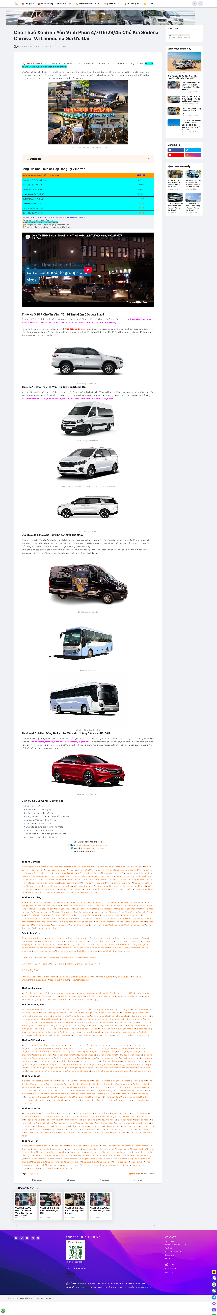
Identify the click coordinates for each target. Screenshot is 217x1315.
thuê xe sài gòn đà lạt (84, 908)
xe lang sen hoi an (104, 1129)
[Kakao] (214, 1272)
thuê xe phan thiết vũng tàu (61, 915)
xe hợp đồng (27, 26)
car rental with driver (108, 951)
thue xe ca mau (44, 1152)
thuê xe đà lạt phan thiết (49, 918)
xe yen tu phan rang (36, 1071)
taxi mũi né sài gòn (41, 925)
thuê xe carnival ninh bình (121, 889)
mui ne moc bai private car (101, 941)
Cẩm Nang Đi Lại (172, 1269)
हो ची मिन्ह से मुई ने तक (30, 970)
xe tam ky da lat (110, 1093)
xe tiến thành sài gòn (79, 925)
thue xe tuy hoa (123, 1165)
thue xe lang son (65, 1158)
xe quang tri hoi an (37, 1129)
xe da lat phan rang (87, 1058)
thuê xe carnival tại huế (61, 886)
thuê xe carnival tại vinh (47, 889)
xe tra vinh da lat (124, 1084)
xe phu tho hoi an (119, 1132)
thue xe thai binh (53, 1165)
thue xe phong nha (41, 1149)
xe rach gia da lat (138, 1080)
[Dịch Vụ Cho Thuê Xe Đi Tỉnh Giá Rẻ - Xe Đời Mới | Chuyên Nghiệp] (174, 99)
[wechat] (214, 1291)
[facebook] (176, 150)
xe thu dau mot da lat (42, 1090)
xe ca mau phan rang (55, 1045)
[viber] (214, 1309)
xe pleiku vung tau (98, 1025)
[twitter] (193, 150)
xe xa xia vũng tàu (129, 1012)
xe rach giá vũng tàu (91, 1012)
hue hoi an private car (98, 947)
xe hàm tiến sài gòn (99, 925)
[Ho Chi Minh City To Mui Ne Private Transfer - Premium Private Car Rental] (193, 174)
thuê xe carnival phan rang (52, 879)
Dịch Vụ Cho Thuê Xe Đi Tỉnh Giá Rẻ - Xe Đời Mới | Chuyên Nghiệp (191, 99)
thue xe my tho (100, 1158)
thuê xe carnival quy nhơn (93, 883)
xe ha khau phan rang (141, 1071)
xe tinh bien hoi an (59, 1116)
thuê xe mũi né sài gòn (32, 902)
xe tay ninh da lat (100, 1087)
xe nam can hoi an (48, 1113)
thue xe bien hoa (138, 1149)
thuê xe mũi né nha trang (126, 902)
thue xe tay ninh (37, 1165)
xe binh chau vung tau (45, 1022)
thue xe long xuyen (83, 1158)
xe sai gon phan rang (63, 1055)
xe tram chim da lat (65, 1087)
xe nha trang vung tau (126, 1022)
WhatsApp (169, 1241)
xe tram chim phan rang (83, 1051)
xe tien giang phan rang (128, 1051)
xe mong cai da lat (106, 1100)
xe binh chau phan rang (65, 1058)
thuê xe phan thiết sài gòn (55, 902)
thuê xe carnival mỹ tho (78, 870)
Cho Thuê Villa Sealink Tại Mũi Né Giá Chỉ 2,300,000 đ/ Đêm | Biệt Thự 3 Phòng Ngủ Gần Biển (191, 125)
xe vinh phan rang (35, 1067)
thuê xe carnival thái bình (62, 892)
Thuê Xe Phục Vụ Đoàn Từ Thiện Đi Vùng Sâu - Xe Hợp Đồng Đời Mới (23, 1212)
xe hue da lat (31, 1097)
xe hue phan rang (85, 1064)
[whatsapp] (214, 1284)
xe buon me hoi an (79, 1126)
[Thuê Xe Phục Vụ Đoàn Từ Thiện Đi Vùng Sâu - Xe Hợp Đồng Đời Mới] (25, 1199)
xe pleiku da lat (39, 1093)
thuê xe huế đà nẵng (64, 921)
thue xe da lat (126, 1152)
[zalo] (214, 1278)
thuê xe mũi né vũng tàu (127, 912)
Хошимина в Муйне (48, 976)
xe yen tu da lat (73, 1100)
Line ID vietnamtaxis (173, 1251)
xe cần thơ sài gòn (83, 912)
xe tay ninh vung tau (90, 1019)
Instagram (169, 1255)
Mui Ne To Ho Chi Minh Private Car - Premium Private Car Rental (174, 183)
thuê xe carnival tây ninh (126, 870)
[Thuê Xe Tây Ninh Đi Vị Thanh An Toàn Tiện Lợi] (174, 110)
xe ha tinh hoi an (72, 1129)
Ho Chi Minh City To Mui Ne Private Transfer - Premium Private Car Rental (193, 183)
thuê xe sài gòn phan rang (128, 908)
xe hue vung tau (106, 1028)
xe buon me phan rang (46, 1061)
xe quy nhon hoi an (130, 1126)
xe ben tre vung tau (119, 1016)
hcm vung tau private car (76, 941)
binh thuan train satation (53, 944)
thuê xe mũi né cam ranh (73, 918)
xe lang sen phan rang (55, 1067)
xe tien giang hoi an (34, 1119)
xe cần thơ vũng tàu (49, 1012)
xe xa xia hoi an (42, 1116)
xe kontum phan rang (111, 1061)
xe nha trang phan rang (108, 1058)
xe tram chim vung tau (50, 1019)
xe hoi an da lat (126, 1093)
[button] (194, 3)
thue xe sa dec (104, 1162)
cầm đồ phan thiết (136, 921)
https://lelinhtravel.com (94, 848)
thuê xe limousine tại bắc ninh (55, 999)
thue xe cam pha (93, 1152)
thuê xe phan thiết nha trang (48, 905)
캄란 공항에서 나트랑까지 (47, 957)
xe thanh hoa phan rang (102, 1067)
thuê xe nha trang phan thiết (75, 905)
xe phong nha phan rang (78, 1067)
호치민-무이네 (28, 957)
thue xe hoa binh (104, 1155)
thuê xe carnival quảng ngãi (119, 883)
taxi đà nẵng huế (119, 921)
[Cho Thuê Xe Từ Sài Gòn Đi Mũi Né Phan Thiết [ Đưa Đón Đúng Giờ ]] (184, 61)
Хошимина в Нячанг (86, 976)
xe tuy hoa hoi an (61, 1126)
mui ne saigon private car (103, 938)
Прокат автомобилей (80, 980)
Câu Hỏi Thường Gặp (173, 1272)
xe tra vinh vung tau (100, 1016)
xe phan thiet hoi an (86, 1123)
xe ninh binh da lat (41, 1100)
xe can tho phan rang (120, 1045)
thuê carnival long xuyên (113, 873)
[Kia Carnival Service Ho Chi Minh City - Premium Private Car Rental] (175, 197)
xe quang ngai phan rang (133, 1061)
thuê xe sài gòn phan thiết (102, 902)
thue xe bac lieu (58, 1149)
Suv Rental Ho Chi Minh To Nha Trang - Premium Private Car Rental (192, 207)
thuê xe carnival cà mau (80, 866)
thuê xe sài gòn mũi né (78, 902)
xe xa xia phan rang (78, 1048)
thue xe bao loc (73, 1149)
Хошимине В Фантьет (59, 980)
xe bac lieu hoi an (66, 1113)
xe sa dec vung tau (60, 1016)
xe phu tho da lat (124, 1100)
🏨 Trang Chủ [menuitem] (28, 3)
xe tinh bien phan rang (60, 1051)
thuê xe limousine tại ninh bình (92, 993)
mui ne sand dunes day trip (128, 944)
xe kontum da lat (55, 1093)
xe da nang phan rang (65, 1064)
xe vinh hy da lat (99, 1090)
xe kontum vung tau (117, 1025)
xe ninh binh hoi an (33, 1132)
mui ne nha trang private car (129, 938)
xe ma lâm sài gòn (60, 925)
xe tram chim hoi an (72, 1119)
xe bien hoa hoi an (45, 1123)
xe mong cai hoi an (101, 1132)
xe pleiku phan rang (67, 1061)
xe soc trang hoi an (84, 1113)
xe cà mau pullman (51, 1009)
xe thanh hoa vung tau (62, 1035)
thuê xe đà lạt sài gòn (105, 908)
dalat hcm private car (88, 951)
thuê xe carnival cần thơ (64, 873)
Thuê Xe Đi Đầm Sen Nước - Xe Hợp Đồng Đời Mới (74, 1210)
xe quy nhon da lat (72, 1093)
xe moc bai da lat (83, 1087)
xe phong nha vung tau (91, 1032)
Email (167, 1258)
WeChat (168, 1248)
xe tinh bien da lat (55, 1084)
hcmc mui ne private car (44, 951)
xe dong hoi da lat (65, 1097)
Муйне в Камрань (122, 976)
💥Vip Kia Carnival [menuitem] (111, 3)
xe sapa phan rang (121, 1071)
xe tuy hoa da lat (137, 1090)
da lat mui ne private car (120, 947)
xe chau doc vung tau (41, 1016)
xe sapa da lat (140, 1100)
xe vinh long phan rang (120, 1048)
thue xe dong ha (140, 1152)
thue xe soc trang (121, 1162)
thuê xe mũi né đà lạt (111, 915)
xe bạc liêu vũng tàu (141, 1009)
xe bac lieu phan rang (76, 1045)
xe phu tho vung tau (104, 1035)
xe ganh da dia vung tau (37, 1025)
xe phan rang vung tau (86, 1022)
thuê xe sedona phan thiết (56, 866)
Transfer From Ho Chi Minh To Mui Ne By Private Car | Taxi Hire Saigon (191, 86)
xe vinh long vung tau (80, 1016)
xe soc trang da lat (83, 1080)
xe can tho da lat (101, 1080)
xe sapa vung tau (122, 1035)
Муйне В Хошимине (38, 980)
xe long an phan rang (42, 1055)
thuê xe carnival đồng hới (134, 886)
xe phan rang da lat (81, 1090)
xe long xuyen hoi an (120, 1113)
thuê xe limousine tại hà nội (46, 996)
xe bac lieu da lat (65, 1080)
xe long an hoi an (142, 1119)
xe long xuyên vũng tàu (70, 1012)
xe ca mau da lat (49, 1080)
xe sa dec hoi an (94, 1116)
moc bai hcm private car (103, 944)
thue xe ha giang (59, 1155)
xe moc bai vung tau (110, 1019)
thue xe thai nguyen (71, 1165)
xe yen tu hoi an (66, 1132)
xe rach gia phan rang (37, 1048)
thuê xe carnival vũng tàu (102, 876)
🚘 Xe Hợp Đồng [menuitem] (45, 3)
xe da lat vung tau (107, 1022)
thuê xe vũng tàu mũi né (37, 915)
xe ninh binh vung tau (40, 1035)
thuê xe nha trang (30, 1145)
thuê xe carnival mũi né (32, 866)
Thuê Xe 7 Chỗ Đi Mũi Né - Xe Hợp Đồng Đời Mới (50, 1210)
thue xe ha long (92, 1145)
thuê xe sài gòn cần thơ (63, 912)
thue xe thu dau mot (90, 1165)
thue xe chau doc (110, 1152)
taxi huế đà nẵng (102, 921)
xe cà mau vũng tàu (32, 1009)
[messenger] (214, 1303)
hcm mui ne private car (57, 938)
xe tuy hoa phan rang (130, 1058)
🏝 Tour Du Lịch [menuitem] (64, 3)
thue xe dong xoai (42, 1155)
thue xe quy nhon (73, 1162)
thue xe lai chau (49, 1158)
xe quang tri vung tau (125, 1028)
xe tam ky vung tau (51, 1028)
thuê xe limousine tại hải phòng (100, 996)
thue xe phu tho (60, 1145)
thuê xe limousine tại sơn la (72, 996)
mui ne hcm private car (79, 938)
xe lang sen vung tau (70, 1032)
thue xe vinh (34, 1168)
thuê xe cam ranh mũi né (97, 918)
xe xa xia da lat (39, 1084)
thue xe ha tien (74, 1155)
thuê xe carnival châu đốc (88, 873)
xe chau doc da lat (73, 1084)
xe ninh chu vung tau (66, 1022)
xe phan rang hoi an (124, 1123)
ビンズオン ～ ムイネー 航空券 (35, 963)
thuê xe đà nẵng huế (84, 921)
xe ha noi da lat (57, 1100)
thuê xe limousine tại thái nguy (84, 999)
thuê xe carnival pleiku (70, 883)
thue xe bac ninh (107, 1149)
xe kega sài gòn (117, 925)
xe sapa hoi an (134, 1132)
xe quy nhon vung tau (137, 1025)
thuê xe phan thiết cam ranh (122, 918)
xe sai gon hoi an (124, 1119)
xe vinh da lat (97, 1097)
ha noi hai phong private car (128, 941)
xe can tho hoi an (102, 1113)
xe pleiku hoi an (96, 1126)
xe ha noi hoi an (51, 1132)
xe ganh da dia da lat (118, 1090)
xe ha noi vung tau (111, 1032)
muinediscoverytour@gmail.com (92, 845)
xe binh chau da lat (62, 1090)
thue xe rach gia (89, 1162)
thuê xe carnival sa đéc (41, 873)
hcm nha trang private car (52, 941)
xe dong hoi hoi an (55, 1129)
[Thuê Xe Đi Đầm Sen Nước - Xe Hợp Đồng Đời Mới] (75, 1199)
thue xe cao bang (60, 1152)
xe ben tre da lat (141, 1084)
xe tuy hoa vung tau (59, 1025)
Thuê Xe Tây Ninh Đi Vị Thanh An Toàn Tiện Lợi (191, 110)
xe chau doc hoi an (77, 1116)
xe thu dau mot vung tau (132, 1019)
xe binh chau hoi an (105, 1123)
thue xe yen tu (107, 1145)
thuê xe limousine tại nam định (63, 993)
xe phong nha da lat (131, 1097)
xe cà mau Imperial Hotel (98, 1009)
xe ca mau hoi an (31, 1113)
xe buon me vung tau (79, 1025)
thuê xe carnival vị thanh (136, 873)
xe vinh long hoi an (111, 1116)
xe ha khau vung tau (140, 1035)
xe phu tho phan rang (101, 1071)
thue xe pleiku (38, 1162)
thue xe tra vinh (108, 1165)
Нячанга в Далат (105, 976)
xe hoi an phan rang (44, 1064)
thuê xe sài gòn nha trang (125, 905)
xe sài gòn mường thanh (47, 928)
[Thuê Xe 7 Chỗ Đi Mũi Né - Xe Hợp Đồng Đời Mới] (50, 1199)
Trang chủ (17, 26)
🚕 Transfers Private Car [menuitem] (86, 3)
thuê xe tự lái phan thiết (42, 921)
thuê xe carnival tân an (51, 876)
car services (124, 951)
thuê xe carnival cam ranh (99, 879)
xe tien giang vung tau (139, 1016)
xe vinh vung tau (52, 1032)
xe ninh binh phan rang (125, 1067)
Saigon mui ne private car (33, 938)
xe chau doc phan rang (38, 1051)
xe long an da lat (117, 1087)
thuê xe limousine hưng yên (35, 993)
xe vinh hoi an (87, 1129)
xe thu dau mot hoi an (65, 1123)
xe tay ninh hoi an (108, 1119)
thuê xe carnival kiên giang (104, 866)
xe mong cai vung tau (83, 1035)
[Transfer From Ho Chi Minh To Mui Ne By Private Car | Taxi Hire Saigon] (174, 85)
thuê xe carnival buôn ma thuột (129, 876)
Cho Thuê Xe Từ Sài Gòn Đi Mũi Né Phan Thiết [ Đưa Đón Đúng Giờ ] (182, 77)
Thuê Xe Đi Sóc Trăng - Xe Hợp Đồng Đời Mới (100, 1209)
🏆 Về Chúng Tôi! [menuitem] (131, 3)
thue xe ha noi (121, 1145)
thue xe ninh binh (136, 1145)
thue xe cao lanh (77, 1152)
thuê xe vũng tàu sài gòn (42, 908)
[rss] (38, 1238)
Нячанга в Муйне (30, 976)
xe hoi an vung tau (69, 1028)
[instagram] (193, 155)
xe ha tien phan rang (58, 1048)
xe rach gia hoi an (139, 1113)
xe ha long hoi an (83, 1132)
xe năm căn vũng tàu (121, 1009)
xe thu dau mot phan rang (130, 1055)
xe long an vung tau (70, 1019)
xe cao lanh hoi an (52, 1119)
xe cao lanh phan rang (105, 1051)
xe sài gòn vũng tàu (64, 908)
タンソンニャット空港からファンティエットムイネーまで (77, 963)
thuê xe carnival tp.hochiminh (76, 876)
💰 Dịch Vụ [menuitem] (148, 3)
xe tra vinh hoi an (129, 1116)
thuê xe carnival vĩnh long (102, 870)
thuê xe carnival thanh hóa (96, 889)
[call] (3, 1310)
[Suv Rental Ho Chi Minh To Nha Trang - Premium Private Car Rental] (193, 197)
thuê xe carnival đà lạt (76, 879)
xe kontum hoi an (113, 1126)
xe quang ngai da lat (92, 1093)
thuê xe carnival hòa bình (38, 892)
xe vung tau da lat (134, 1087)
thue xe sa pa (45, 1145)
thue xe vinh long (49, 1168)
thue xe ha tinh (89, 1155)
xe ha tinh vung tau (34, 1032)
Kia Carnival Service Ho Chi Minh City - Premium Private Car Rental (175, 207)
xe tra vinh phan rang (98, 1048)
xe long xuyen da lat (119, 1080)
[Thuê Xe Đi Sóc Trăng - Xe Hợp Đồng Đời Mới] (100, 1199)
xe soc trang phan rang (98, 1045)
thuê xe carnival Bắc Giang (130, 866)
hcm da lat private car (66, 951)
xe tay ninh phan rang (85, 1055)
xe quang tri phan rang (105, 1064)
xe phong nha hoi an (123, 1129)
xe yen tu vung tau (130, 1032)
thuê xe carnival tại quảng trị (108, 886)
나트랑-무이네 (93, 957)
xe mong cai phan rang (79, 1071)
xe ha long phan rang (57, 1071)
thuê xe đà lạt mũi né (131, 915)
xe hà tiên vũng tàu (111, 1012)
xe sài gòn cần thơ (43, 912)
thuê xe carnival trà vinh (56, 870)
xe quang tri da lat (47, 1097)
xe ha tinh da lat (82, 1097)
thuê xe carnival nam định (71, 889)
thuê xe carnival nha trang (125, 879)
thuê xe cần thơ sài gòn (104, 912)
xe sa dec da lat (90, 1084)
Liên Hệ (141, 203)
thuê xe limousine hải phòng (129, 996)
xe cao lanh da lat (46, 1087)
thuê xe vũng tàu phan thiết (87, 915)
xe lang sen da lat (112, 1097)
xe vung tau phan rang (43, 1058)
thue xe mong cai (76, 1145)
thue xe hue (133, 1155)
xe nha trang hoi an (43, 1126)
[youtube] (176, 155)
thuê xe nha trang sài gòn (100, 905)
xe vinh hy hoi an (142, 1123)
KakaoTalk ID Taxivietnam (175, 1244)
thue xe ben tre (122, 1149)
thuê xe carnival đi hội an (38, 886)
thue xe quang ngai (55, 1162)
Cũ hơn (157, 1225)
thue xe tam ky (137, 1162)
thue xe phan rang (133, 1158)
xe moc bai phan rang (106, 1055)
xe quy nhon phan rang (88, 1061)
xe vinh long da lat (107, 1084)
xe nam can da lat (31, 1080)
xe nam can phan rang (33, 1045)
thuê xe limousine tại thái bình (120, 993)
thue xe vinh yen (65, 1168)
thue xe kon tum (33, 1158)
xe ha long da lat (89, 1100)
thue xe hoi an (120, 1155)
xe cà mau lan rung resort (73, 1009)
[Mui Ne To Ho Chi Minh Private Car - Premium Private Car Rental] (175, 174)
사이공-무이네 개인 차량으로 (73, 957)
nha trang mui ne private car (73, 947)
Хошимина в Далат (67, 976)
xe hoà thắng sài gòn (135, 925)
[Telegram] (214, 1297)
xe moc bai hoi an (90, 1119)
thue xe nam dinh (116, 1158)
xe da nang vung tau (88, 1028)
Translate (186, 38)
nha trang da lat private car (78, 944)
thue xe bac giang (90, 1149)
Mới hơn (19, 1225)
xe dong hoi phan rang (127, 1064)
